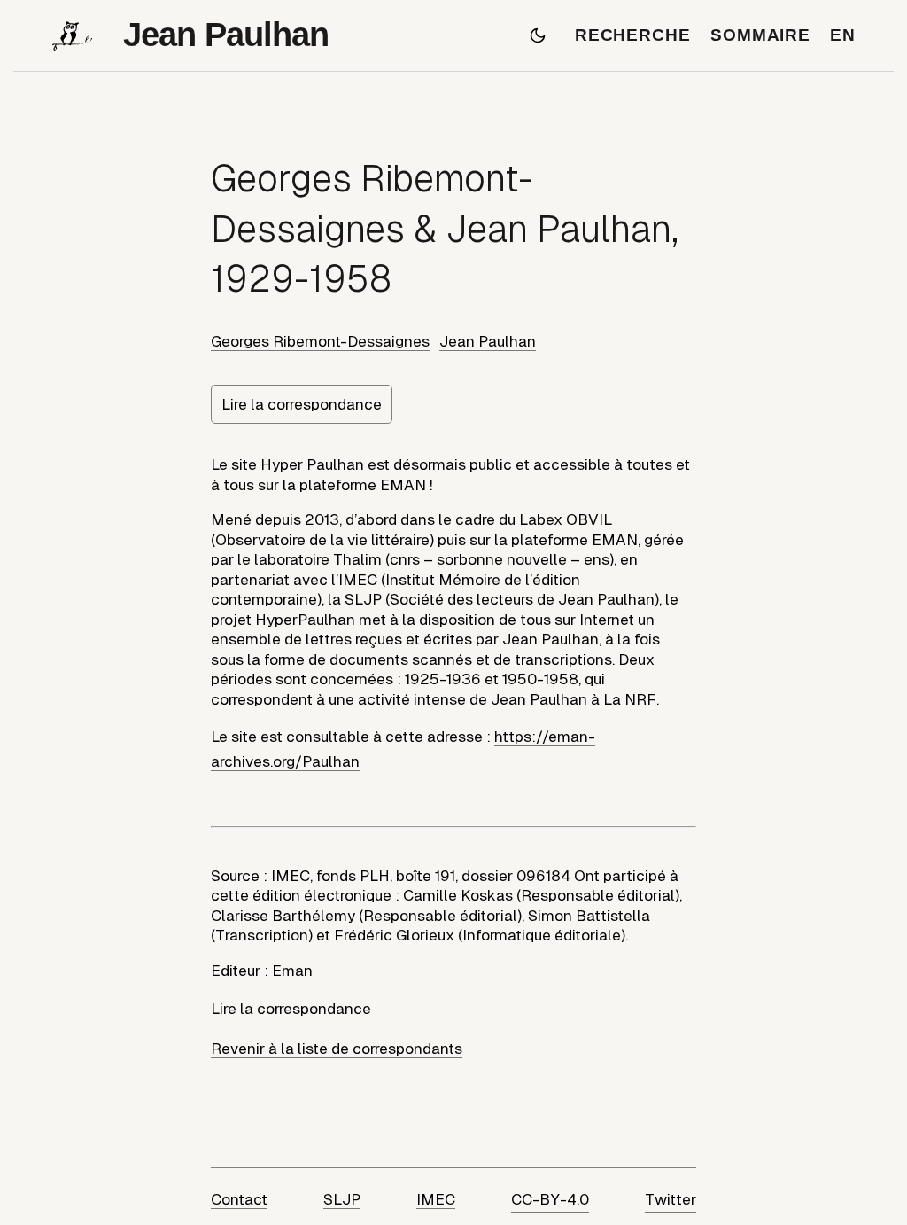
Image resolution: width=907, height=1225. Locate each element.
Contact (239, 1199)
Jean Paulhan (487, 341)
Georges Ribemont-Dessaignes (320, 341)
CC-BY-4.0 (550, 1199)
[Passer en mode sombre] (537, 35)
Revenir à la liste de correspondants (336, 1048)
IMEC (435, 1199)
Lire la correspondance (301, 404)
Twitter (670, 1199)
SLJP (341, 1199)
